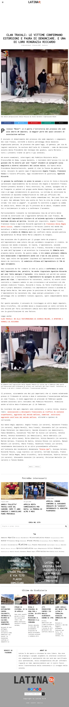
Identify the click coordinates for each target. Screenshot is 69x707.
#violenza (61, 551)
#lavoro (30, 544)
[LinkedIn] (37, 689)
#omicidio (63, 544)
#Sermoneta (23, 551)
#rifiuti (50, 548)
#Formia (36, 541)
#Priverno (13, 548)
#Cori (62, 537)
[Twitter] (31, 689)
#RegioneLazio (42, 548)
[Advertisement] (34, 17)
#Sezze (29, 551)
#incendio (61, 541)
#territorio (50, 551)
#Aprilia (11, 537)
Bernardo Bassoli (27, 45)
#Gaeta (56, 541)
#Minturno (58, 544)
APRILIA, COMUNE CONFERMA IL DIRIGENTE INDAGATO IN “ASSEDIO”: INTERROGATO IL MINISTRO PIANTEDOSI (56, 505)
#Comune (47, 537)
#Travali (37, 466)
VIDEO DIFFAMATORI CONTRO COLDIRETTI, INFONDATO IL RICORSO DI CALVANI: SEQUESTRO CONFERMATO (6, 615)
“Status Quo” (44, 449)
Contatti (33, 702)
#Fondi (30, 541)
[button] (66, 526)
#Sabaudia (57, 548)
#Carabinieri (25, 537)
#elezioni (23, 541)
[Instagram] (34, 689)
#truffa (56, 551)
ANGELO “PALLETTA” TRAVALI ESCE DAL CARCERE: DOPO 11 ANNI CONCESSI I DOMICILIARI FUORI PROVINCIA (11, 509)
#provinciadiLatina (24, 548)
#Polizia (3, 548)
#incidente (4, 544)
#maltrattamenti (51, 544)
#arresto (18, 537)
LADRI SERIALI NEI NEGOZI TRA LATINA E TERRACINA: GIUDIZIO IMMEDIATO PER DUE (61, 613)
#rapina (35, 548)
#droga (17, 541)
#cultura (12, 541)
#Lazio (34, 545)
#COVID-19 (5, 541)
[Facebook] (29, 689)
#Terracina (41, 551)
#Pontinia (8, 548)
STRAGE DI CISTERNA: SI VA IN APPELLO (21, 609)
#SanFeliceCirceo (5, 551)
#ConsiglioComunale (55, 537)
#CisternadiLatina (37, 537)
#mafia (31, 466)
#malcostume (42, 544)
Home (27, 702)
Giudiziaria (45, 45)
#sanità (12, 551)
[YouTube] (40, 689)
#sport (34, 551)
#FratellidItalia (44, 540)
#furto (51, 541)
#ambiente (4, 537)
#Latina (22, 544)
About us (40, 702)
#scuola (17, 551)
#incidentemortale (13, 544)
